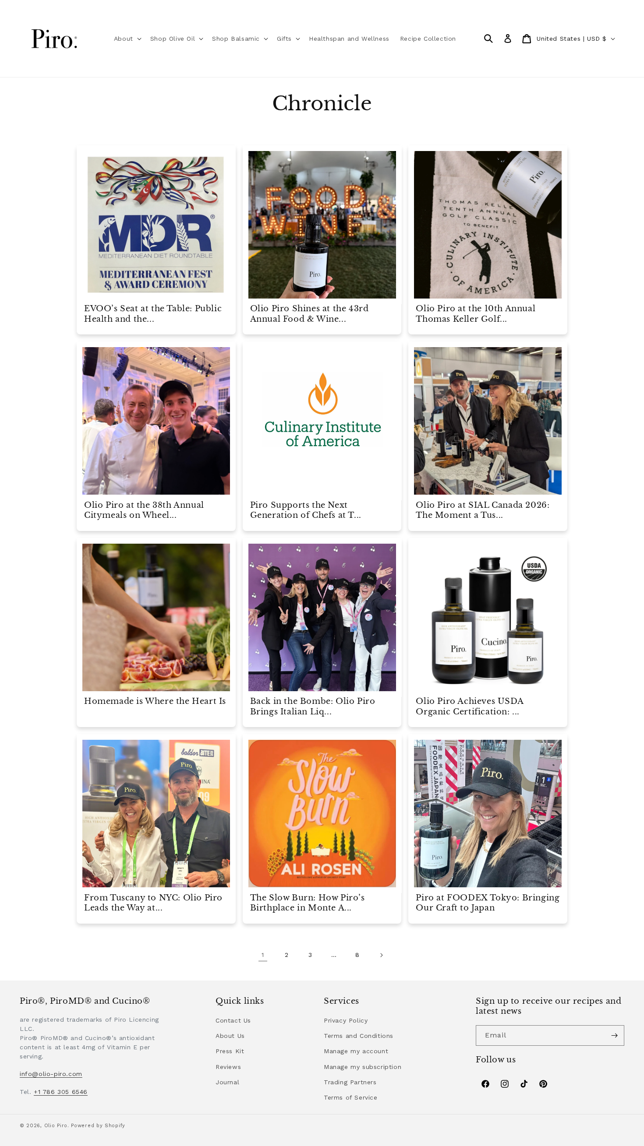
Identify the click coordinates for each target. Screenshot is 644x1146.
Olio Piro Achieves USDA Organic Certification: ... (469, 706)
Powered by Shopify (98, 1125)
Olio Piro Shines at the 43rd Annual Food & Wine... (309, 313)
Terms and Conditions (358, 1035)
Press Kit (230, 1051)
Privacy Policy (346, 1020)
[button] (127, 38)
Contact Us (233, 1020)
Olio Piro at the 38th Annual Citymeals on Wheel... (144, 510)
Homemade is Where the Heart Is (155, 701)
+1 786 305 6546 (61, 1091)
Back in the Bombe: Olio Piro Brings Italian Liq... (312, 706)
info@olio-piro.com (51, 1073)
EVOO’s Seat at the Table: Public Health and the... (153, 313)
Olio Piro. (56, 1125)
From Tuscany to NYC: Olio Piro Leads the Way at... (153, 903)
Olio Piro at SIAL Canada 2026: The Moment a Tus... (482, 510)
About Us (230, 1035)
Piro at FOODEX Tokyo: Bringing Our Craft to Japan (487, 903)
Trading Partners (350, 1082)
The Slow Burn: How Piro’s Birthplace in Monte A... (307, 903)
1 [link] (263, 954)
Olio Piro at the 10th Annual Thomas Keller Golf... (475, 313)
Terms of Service (351, 1097)
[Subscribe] (614, 1035)
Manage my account (356, 1051)
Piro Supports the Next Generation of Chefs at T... (305, 510)
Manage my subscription (362, 1066)
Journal (227, 1082)
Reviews (228, 1066)
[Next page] (381, 955)
